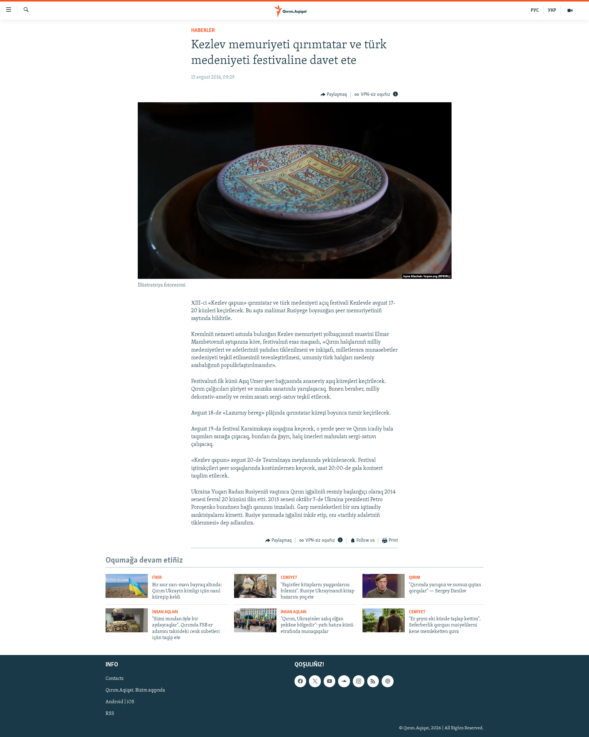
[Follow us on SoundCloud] (344, 681)
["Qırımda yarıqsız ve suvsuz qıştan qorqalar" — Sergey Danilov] (383, 586)
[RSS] (373, 681)
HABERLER (203, 30)
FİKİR (157, 577)
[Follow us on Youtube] (329, 681)
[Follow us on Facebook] (300, 681)
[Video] (570, 10)
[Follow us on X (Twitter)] (315, 681)
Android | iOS (120, 702)
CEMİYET (289, 577)
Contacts (115, 679)
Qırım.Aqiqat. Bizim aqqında (135, 690)
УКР (552, 10)
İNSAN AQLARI (165, 612)
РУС (535, 10)
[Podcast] (387, 681)
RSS (110, 714)
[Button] (334, 95)
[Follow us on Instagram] (358, 681)
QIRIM (414, 577)
